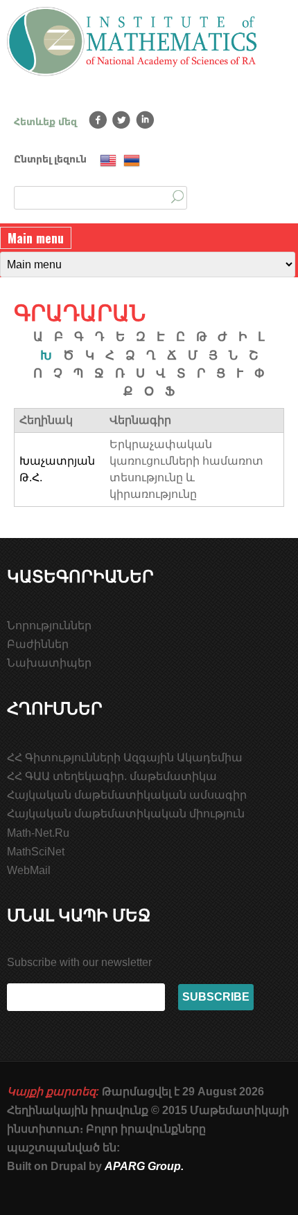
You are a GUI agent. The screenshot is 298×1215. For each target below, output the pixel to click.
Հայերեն (131, 160)
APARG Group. (144, 1166)
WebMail (29, 870)
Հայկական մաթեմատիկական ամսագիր (127, 795)
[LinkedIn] (145, 120)
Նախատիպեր (49, 663)
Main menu (36, 238)
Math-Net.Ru (38, 833)
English (108, 160)
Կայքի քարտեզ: (53, 1091)
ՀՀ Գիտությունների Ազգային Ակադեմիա (125, 757)
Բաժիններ (38, 644)
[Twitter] (121, 120)
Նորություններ (49, 625)
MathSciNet (35, 851)
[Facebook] (98, 120)
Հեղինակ (46, 420)
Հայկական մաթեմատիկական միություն (126, 813)
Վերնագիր (140, 420)
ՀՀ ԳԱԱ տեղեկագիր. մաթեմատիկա (112, 776)
